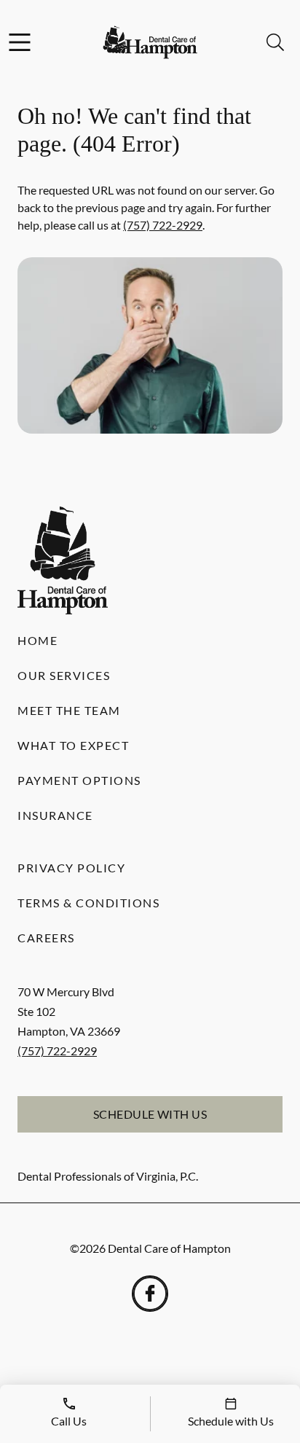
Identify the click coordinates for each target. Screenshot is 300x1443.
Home (37, 640)
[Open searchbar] (275, 42)
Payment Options (79, 780)
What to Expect (73, 745)
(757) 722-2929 (162, 225)
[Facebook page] (150, 1293)
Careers (46, 938)
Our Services (63, 675)
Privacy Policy (71, 868)
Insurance (55, 815)
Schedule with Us (150, 1114)
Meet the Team (69, 710)
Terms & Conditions (88, 903)
